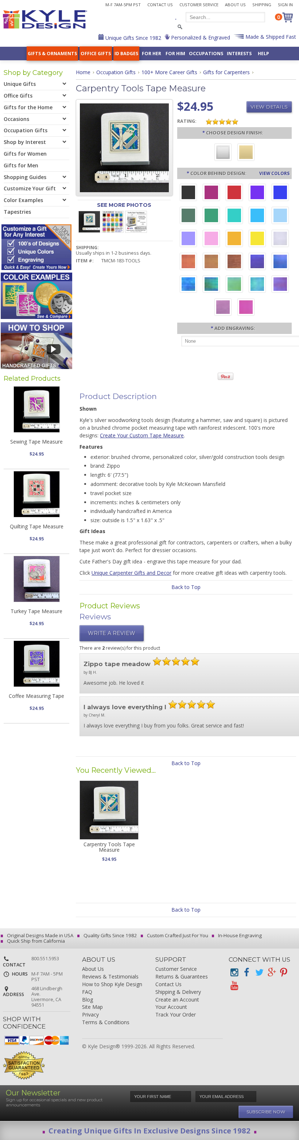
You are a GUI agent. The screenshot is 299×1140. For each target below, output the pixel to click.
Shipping (261, 4)
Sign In (285, 4)
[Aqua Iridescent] (257, 285)
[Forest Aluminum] (188, 216)
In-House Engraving (239, 935)
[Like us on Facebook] (246, 972)
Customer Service (198, 4)
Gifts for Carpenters (226, 72)
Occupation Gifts (116, 72)
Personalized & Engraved (200, 37)
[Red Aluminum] (234, 193)
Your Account (171, 1007)
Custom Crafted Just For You (177, 935)
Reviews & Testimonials (110, 977)
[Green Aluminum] (211, 216)
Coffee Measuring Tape (36, 695)
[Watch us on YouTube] (234, 985)
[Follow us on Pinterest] (283, 972)
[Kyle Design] (45, 19)
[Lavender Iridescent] (223, 308)
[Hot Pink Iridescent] (246, 308)
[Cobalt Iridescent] (280, 262)
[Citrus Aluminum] (234, 239)
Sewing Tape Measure (36, 441)
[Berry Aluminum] (211, 193)
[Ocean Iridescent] (188, 285)
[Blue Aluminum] (280, 193)
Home (83, 72)
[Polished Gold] (246, 153)
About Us (235, 4)
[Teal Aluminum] (234, 216)
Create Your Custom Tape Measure (142, 435)
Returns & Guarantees (181, 977)
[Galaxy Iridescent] (257, 262)
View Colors (274, 173)
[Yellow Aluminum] (257, 239)
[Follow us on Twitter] (258, 972)
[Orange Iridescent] (188, 262)
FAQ (87, 992)
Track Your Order (175, 1015)
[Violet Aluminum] (257, 193)
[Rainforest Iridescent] (211, 285)
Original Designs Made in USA (39, 935)
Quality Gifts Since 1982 (109, 935)
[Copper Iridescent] (234, 262)
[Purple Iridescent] (280, 285)
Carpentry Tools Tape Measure (109, 847)
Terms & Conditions (105, 1022)
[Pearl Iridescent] (280, 239)
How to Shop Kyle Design (112, 984)
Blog (87, 1000)
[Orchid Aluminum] (188, 239)
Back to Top (186, 587)
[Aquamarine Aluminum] (280, 216)
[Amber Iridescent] (211, 262)
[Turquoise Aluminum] (257, 216)
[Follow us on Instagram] (234, 972)
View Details (269, 107)
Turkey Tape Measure (36, 611)
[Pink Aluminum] (211, 239)
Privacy (90, 1015)
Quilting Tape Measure (36, 526)
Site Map (92, 1007)
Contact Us (160, 4)
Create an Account (177, 1000)
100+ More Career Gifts (169, 72)
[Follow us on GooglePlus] (271, 972)
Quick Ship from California (35, 941)
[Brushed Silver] (223, 153)
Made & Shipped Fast (270, 36)
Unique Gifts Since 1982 (132, 37)
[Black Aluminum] (188, 193)
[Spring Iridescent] (234, 285)
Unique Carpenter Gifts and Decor (131, 572)
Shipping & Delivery (178, 992)
